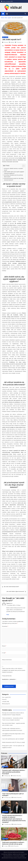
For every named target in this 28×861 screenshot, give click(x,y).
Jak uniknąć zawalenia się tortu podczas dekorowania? (13, 175)
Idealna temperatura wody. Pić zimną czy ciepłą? (13, 742)
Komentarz (5, 626)
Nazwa (4, 646)
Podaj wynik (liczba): (7, 675)
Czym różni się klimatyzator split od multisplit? (13, 739)
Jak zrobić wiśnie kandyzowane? (11, 586)
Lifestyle (4, 701)
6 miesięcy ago (7, 775)
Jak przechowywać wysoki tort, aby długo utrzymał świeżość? (13, 179)
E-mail (4, 652)
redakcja (12, 42)
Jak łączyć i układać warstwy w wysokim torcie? (13, 169)
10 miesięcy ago (7, 797)
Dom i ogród (5, 37)
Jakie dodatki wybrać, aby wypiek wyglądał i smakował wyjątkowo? (14, 172)
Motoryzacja (5, 703)
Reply (7, 614)
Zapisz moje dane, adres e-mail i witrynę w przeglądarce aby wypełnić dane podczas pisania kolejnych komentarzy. (13, 670)
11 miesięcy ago (7, 824)
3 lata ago (6, 42)
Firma (3, 699)
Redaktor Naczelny (16, 775)
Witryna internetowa (7, 659)
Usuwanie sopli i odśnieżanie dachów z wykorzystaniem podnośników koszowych (13, 771)
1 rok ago (6, 846)
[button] (22, 166)
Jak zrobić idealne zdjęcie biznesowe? (15, 591)
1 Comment (19, 42)
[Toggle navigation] (7, 13)
